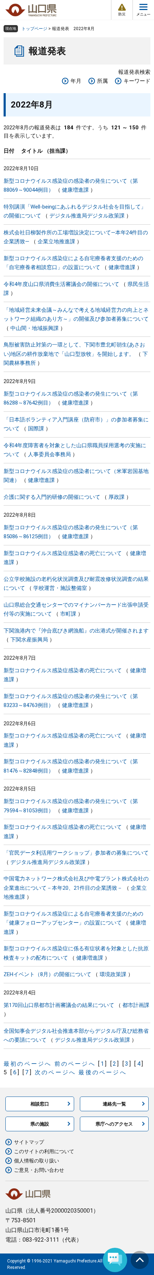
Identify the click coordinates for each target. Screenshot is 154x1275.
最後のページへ (102, 1072)
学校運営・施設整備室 (60, 588)
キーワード (137, 81)
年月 (76, 81)
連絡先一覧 (114, 1104)
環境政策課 (113, 974)
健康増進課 (75, 190)
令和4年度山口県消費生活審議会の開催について (61, 284)
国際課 (36, 428)
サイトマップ (29, 1142)
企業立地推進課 (56, 241)
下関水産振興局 (29, 639)
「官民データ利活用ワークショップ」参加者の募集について (76, 853)
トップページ (34, 28)
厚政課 (117, 497)
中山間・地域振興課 (34, 328)
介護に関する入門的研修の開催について (52, 497)
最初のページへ (28, 1063)
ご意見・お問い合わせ (39, 1170)
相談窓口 (39, 1104)
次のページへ (55, 1072)
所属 (102, 81)
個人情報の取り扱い (36, 1161)
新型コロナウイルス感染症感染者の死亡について (63, 553)
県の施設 (39, 1124)
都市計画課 (135, 1005)
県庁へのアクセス (114, 1124)
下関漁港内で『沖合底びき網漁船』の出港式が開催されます (76, 630)
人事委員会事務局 (49, 454)
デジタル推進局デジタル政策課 (87, 215)
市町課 (68, 614)
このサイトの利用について (44, 1151)
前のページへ (75, 1063)
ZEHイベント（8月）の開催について (47, 974)
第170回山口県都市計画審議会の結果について (59, 1005)
